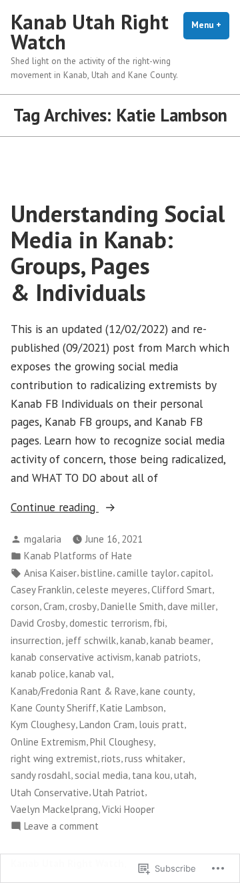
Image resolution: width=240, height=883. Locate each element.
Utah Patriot (119, 792)
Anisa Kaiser (50, 573)
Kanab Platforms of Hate (78, 555)
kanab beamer (180, 640)
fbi (159, 623)
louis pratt (161, 724)
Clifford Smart (181, 589)
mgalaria (42, 539)
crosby (83, 606)
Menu (210, 25)
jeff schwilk (90, 640)
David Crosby (38, 623)
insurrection (36, 640)
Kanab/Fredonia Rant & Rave (73, 691)
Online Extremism (48, 741)
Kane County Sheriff (53, 707)
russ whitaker (154, 758)
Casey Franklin (41, 589)
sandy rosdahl (41, 775)
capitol (196, 573)
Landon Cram (107, 724)
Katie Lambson (131, 707)
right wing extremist (54, 758)
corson (25, 606)
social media (101, 775)
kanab (133, 640)
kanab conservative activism (71, 657)
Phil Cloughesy (121, 741)
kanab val (90, 673)
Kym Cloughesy (43, 724)
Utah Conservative (50, 792)
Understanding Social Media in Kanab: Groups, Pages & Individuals (118, 253)
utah (184, 775)
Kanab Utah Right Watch (90, 32)
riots (111, 758)
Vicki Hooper (128, 809)
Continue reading (55, 508)
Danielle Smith (132, 606)
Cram (54, 606)
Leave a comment (61, 826)
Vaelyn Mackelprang (54, 809)
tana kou (151, 775)
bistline (97, 573)
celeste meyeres (111, 589)
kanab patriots (166, 657)
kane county (166, 691)
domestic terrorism (109, 623)
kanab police (38, 673)
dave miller (191, 606)
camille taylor (147, 573)
